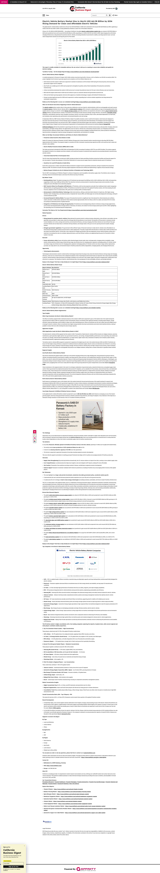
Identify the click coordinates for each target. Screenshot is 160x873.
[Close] (24, 845)
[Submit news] (34, 431)
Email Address (7, 861)
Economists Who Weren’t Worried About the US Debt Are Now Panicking (99, 2)
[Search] (106, 15)
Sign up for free (13, 866)
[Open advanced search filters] (109, 15)
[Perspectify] (34, 435)
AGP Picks (4, 2)
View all (157, 2)
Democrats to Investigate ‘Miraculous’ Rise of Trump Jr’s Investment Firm (52, 2)
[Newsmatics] (34, 441)
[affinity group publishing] (34, 438)
